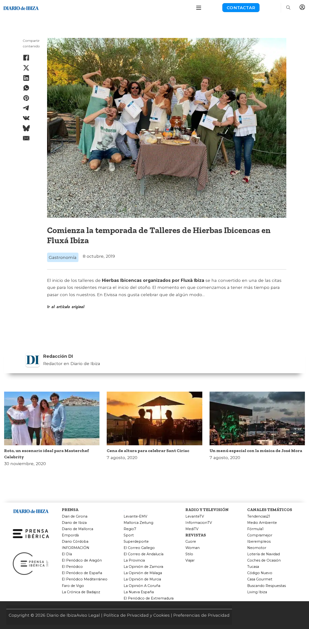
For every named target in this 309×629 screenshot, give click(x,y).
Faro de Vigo (73, 586)
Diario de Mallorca (77, 529)
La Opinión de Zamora (143, 567)
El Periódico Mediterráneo (84, 579)
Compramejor (259, 535)
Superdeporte (136, 542)
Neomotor (256, 548)
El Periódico (72, 567)
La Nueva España (139, 592)
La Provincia (134, 560)
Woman (192, 548)
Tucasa (253, 567)
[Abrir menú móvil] (198, 8)
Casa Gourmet (259, 579)
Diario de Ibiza (74, 523)
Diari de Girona (74, 516)
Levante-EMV (135, 516)
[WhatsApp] (26, 88)
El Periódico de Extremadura (149, 598)
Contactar (241, 7)
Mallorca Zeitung (138, 523)
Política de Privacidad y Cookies (137, 615)
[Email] (26, 138)
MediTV (191, 529)
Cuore (190, 542)
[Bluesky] (26, 128)
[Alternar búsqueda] (288, 8)
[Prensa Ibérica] (31, 533)
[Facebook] (26, 57)
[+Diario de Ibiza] (21, 7)
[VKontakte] (26, 118)
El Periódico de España (82, 573)
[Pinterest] (26, 98)
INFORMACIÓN (75, 548)
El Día (67, 554)
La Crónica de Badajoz (81, 592)
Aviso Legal (88, 615)
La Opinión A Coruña (142, 586)
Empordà (70, 535)
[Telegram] (26, 108)
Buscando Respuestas (266, 586)
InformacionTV (198, 523)
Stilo (189, 554)
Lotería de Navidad (263, 554)
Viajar (190, 560)
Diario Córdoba (75, 542)
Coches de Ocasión (264, 560)
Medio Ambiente (262, 523)
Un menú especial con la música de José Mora (256, 450)
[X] (26, 67)
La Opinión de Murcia (142, 579)
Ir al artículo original (65, 307)
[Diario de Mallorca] (31, 510)
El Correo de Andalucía (143, 554)
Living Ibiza (257, 592)
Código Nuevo (259, 573)
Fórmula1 (255, 529)
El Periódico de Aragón (82, 560)
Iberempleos (259, 542)
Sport (129, 535)
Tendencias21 (258, 516)
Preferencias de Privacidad (201, 615)
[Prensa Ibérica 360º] (31, 563)
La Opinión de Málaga (143, 573)
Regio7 (130, 529)
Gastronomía (63, 257)
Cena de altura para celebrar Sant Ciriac (148, 450)
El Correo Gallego (139, 548)
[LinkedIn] (26, 77)
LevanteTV (194, 516)
